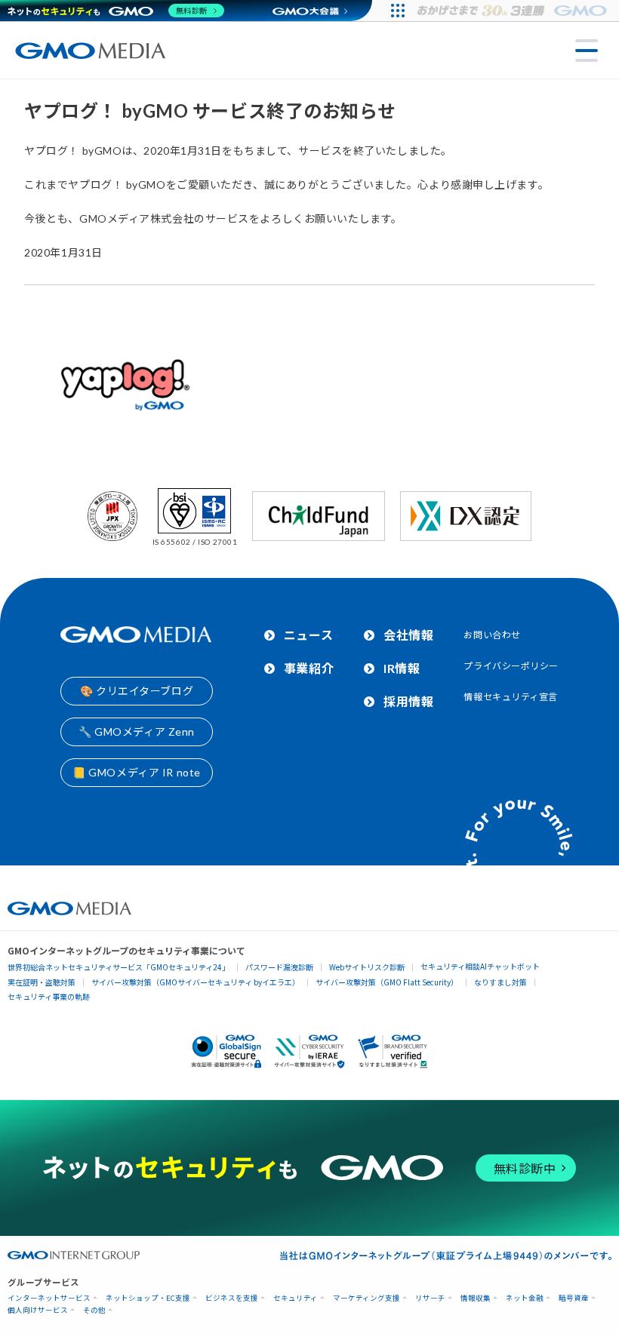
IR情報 (401, 668)
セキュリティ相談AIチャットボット (480, 966)
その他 (94, 1310)
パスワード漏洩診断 (279, 967)
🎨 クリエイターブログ (136, 690)
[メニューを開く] (586, 50)
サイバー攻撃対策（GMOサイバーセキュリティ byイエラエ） (195, 982)
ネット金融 (525, 1298)
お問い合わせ (491, 635)
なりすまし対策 (500, 982)
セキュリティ (295, 1298)
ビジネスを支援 (231, 1298)
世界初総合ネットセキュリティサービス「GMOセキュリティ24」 (118, 967)
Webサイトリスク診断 (367, 967)
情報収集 (475, 1298)
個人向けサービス (38, 1310)
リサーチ (430, 1298)
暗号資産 (574, 1298)
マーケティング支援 (366, 1298)
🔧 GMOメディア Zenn (137, 731)
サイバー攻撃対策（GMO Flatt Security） (387, 982)
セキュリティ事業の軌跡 (49, 996)
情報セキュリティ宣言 (510, 696)
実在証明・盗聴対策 (41, 982)
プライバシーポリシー (511, 666)
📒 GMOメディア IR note (136, 772)
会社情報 (408, 635)
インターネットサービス (49, 1298)
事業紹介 (309, 668)
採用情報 (408, 701)
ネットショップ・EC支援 (148, 1298)
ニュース (308, 635)
